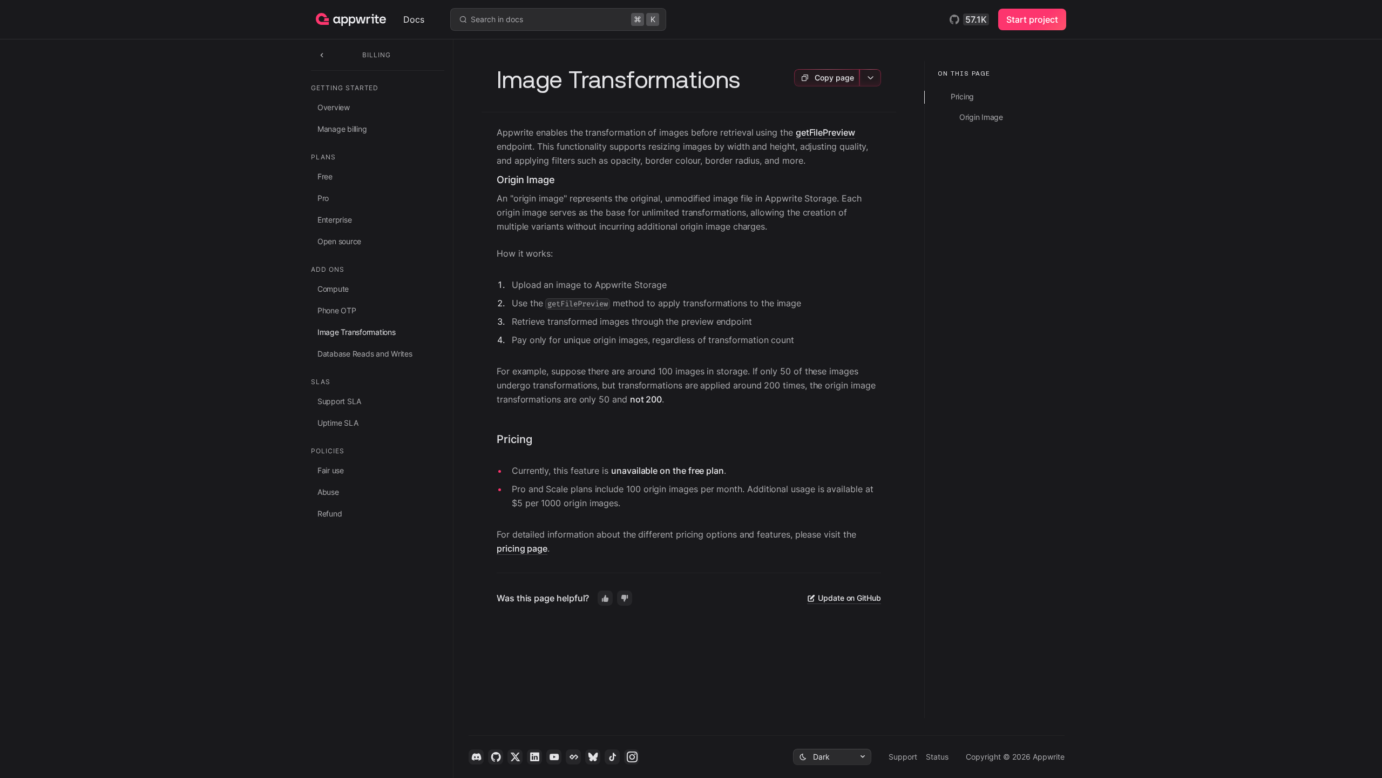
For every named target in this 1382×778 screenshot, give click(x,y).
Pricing (514, 439)
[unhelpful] (624, 598)
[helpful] (605, 598)
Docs (413, 19)
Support (903, 756)
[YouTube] (553, 756)
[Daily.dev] (573, 756)
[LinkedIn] (534, 756)
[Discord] (476, 756)
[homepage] (359, 19)
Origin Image (526, 179)
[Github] (495, 756)
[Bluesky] (592, 756)
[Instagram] (631, 756)
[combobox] (832, 757)
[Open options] (870, 77)
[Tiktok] (612, 756)
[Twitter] (515, 756)
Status (937, 756)
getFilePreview (825, 132)
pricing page (522, 548)
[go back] (322, 55)
